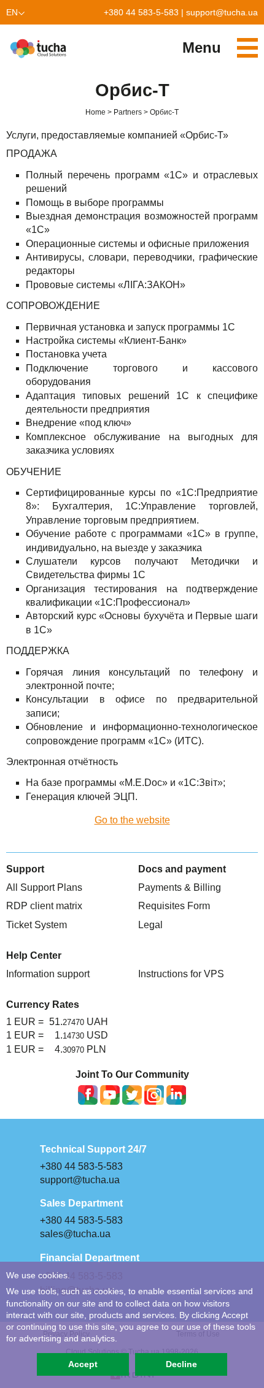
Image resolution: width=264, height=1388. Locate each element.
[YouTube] (110, 1095)
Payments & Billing (179, 887)
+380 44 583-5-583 (141, 12)
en (12, 12)
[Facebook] (88, 1095)
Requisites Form (174, 906)
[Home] (40, 48)
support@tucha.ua (222, 12)
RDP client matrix (44, 906)
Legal (150, 925)
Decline (181, 1364)
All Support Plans (44, 887)
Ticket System (36, 925)
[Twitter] (132, 1095)
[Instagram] (154, 1095)
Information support (48, 974)
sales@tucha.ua (75, 1234)
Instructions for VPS (181, 974)
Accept (83, 1364)
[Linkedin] (176, 1095)
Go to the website (132, 820)
